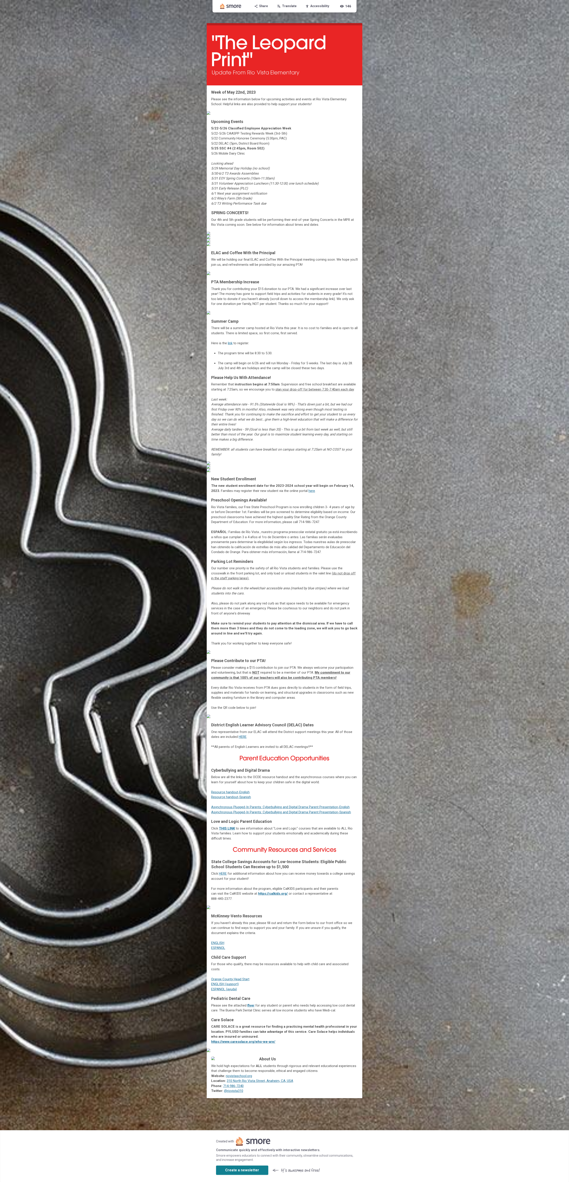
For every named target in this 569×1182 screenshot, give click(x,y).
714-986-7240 (233, 1086)
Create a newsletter (242, 1170)
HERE (242, 737)
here (312, 491)
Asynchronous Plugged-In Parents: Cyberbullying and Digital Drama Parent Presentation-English (280, 807)
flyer (250, 1005)
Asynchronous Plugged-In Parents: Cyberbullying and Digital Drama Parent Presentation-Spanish (281, 812)
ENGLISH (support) (225, 984)
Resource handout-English (230, 792)
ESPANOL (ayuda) (224, 989)
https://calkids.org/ (273, 894)
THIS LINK (227, 828)
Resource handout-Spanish (231, 797)
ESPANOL (218, 948)
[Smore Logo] (231, 6)
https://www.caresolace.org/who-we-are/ (243, 1042)
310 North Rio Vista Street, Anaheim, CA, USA (260, 1081)
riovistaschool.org (239, 1076)
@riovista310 (233, 1091)
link (230, 343)
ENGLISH (217, 943)
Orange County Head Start (230, 979)
